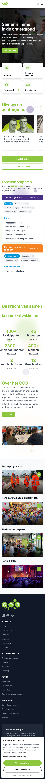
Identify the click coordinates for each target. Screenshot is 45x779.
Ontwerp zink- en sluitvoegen (17, 227)
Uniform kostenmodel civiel (16, 235)
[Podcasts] (12, 615)
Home (4, 626)
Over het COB (7, 630)
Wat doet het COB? (11, 654)
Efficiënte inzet (13, 266)
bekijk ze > (11, 339)
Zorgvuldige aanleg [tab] (29, 260)
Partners (5, 717)
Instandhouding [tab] (11, 208)
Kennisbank (6, 681)
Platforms (5, 666)
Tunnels (5, 662)
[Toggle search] (38, 3)
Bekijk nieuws (24, 166)
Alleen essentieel (22, 770)
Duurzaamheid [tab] (21, 204)
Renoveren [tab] (10, 212)
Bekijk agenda (24, 159)
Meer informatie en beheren (14, 757)
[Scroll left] (35, 107)
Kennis (5, 677)
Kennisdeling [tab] (27, 256)
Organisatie (6, 639)
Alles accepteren (22, 763)
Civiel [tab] (8, 204)
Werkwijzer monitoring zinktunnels (19, 238)
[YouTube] (7, 615)
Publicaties (6, 690)
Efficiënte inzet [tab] (11, 256)
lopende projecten (18, 186)
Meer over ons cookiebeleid (22, 775)
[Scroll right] (41, 107)
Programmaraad (8, 709)
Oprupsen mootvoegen (15, 231)
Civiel (8, 218)
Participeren (8, 700)
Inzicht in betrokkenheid (11, 713)
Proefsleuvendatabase (14, 271)
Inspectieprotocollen (13, 223)
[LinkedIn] (3, 615)
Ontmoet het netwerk (10, 658)
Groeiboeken (7, 686)
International (6, 643)
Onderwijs (5, 671)
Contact (5, 647)
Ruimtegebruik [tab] (11, 260)
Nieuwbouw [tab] (27, 208)
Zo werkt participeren (10, 705)
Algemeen (6, 622)
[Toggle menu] (41, 3)
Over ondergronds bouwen (12, 694)
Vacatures (5, 635)
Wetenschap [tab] (24, 212)
